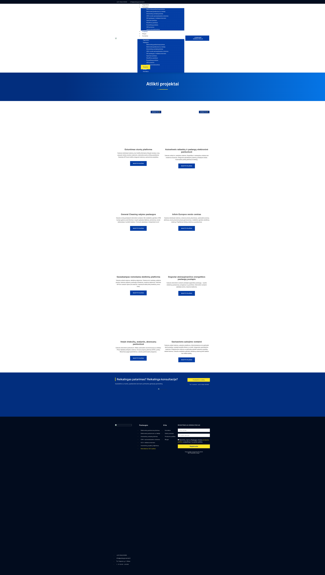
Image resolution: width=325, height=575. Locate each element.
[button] (160, 38)
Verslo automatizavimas (153, 29)
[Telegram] (203, 2)
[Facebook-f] (193, 2)
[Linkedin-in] (196, 2)
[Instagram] (198, 2)
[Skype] (206, 2)
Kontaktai (145, 36)
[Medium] (209, 2)
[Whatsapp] (201, 2)
